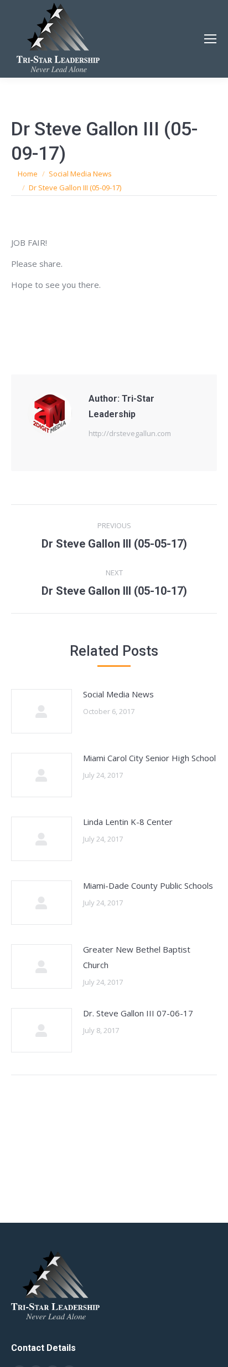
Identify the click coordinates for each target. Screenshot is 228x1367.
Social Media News (118, 694)
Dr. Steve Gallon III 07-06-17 (138, 1013)
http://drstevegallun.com (130, 433)
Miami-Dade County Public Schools (148, 885)
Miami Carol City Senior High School (149, 757)
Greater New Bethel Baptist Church (136, 957)
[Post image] (41, 711)
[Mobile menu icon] (210, 38)
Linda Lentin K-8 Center (128, 821)
